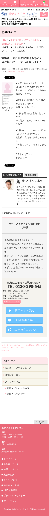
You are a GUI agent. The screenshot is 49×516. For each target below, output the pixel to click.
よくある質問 (10, 480)
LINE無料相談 (24, 320)
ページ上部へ (40, 422)
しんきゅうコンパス (24, 329)
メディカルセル (12, 382)
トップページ (10, 459)
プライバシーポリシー (14, 495)
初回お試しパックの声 (16, 72)
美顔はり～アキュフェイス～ (19, 368)
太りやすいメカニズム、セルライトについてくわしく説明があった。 (12, 347)
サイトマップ (10, 501)
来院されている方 (15, 394)
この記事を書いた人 (13, 175)
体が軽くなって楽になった (37, 345)
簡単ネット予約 (24, 310)
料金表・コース (11, 464)
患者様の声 (9, 474)
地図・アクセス (12, 301)
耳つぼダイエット (13, 375)
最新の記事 (32, 175)
